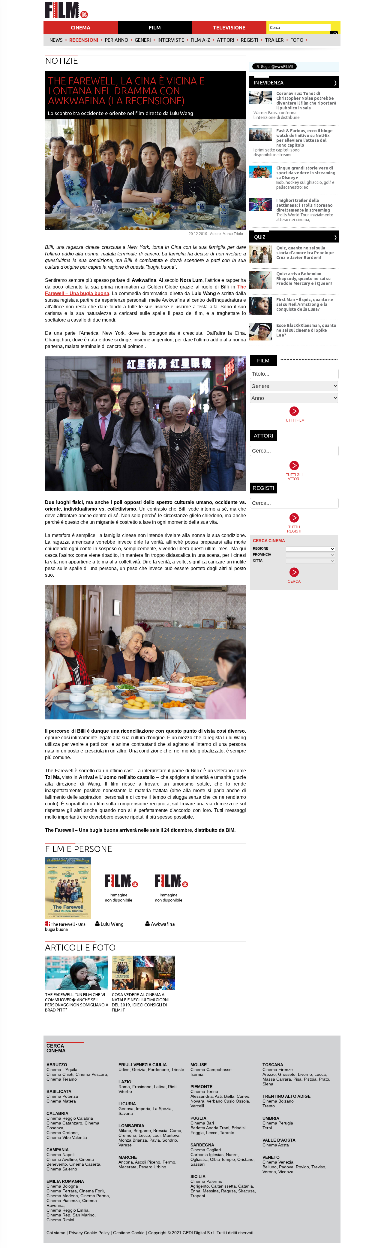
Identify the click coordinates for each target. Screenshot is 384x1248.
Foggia (197, 1132)
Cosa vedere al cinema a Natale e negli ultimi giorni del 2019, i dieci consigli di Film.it (140, 1002)
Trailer (274, 40)
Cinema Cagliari (205, 1149)
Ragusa (228, 1190)
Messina (211, 1190)
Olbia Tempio (222, 1159)
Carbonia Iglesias (207, 1154)
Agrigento (199, 1186)
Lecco (144, 1135)
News (56, 40)
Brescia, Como (167, 1130)
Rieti (172, 1086)
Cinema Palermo (206, 1181)
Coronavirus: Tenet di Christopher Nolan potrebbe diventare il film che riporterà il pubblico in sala (306, 100)
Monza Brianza (132, 1140)
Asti (218, 1096)
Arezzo (269, 1074)
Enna (195, 1190)
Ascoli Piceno (147, 1162)
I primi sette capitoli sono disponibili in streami (277, 152)
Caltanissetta (223, 1186)
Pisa (297, 1079)
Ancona (125, 1162)
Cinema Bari (202, 1123)
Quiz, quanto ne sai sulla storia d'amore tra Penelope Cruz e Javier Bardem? (305, 253)
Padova (286, 1166)
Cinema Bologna (62, 1186)
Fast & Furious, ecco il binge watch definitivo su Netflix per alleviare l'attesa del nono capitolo (304, 138)
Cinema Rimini (60, 1219)
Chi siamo (55, 1232)
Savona (125, 1113)
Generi (143, 40)
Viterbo (125, 1091)
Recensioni (83, 40)
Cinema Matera (61, 1101)
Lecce (212, 1132)
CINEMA (80, 27)
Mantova (171, 1135)
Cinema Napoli (60, 1154)
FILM (155, 27)
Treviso (318, 1166)
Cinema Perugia (277, 1123)
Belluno (269, 1166)
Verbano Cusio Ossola (228, 1101)
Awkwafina (163, 924)
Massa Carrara (276, 1079)
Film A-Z (200, 40)
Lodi (156, 1135)
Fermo (169, 1162)
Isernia (196, 1074)
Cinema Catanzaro (64, 1123)
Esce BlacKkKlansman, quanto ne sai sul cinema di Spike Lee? (306, 330)
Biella (229, 1096)
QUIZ (260, 237)
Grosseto (287, 1074)
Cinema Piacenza (63, 1200)
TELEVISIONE (229, 27)
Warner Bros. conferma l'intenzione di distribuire (277, 115)
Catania (245, 1186)
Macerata (127, 1166)
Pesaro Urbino (152, 1166)
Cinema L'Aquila (61, 1069)
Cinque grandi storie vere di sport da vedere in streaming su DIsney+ (305, 173)
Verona (269, 1171)
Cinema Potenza (62, 1096)
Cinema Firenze (277, 1069)
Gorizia (139, 1069)
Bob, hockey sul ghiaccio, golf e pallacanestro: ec (305, 185)
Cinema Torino (204, 1091)
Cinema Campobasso (211, 1069)
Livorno (305, 1074)
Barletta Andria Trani (209, 1127)
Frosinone (142, 1086)
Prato (324, 1079)
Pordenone (158, 1069)
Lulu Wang (112, 924)
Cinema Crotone (62, 1132)
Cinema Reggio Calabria (69, 1118)
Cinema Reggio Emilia (67, 1210)
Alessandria (201, 1096)
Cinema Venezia (277, 1162)
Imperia (143, 1108)
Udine (124, 1069)
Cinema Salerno (61, 1169)
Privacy (76, 1232)
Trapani (197, 1195)
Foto (296, 40)
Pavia (154, 1140)
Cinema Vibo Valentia (66, 1137)
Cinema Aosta (275, 1145)
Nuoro (232, 1154)
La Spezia (162, 1108)
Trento (268, 1105)
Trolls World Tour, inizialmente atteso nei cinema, (304, 217)
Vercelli (197, 1105)
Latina (160, 1086)
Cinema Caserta (84, 1164)
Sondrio (169, 1140)
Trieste (177, 1069)
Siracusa (246, 1190)
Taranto (227, 1132)
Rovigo (302, 1166)
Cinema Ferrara (61, 1190)
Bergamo (142, 1130)
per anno (116, 40)
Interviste (171, 40)
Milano (124, 1130)
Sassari (197, 1164)
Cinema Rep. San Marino (70, 1215)
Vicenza (285, 1171)
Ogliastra (199, 1159)
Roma (124, 1086)
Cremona (127, 1135)
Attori (225, 40)
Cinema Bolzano (278, 1101)
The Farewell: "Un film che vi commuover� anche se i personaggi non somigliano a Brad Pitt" (76, 1002)
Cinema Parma (94, 1195)
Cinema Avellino (61, 1159)
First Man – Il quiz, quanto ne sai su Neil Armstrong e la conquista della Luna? (304, 304)
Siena (267, 1084)
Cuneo (243, 1096)
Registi (249, 40)
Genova (126, 1108)
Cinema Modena (62, 1195)
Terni (267, 1127)
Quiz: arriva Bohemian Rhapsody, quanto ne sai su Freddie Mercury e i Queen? (304, 278)
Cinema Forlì (91, 1190)
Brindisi (238, 1127)
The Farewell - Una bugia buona (65, 927)
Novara (197, 1101)
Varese (125, 1145)
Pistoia (310, 1079)
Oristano (245, 1159)
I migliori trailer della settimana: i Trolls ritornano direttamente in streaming (304, 205)
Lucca (320, 1074)
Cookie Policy (96, 1232)
